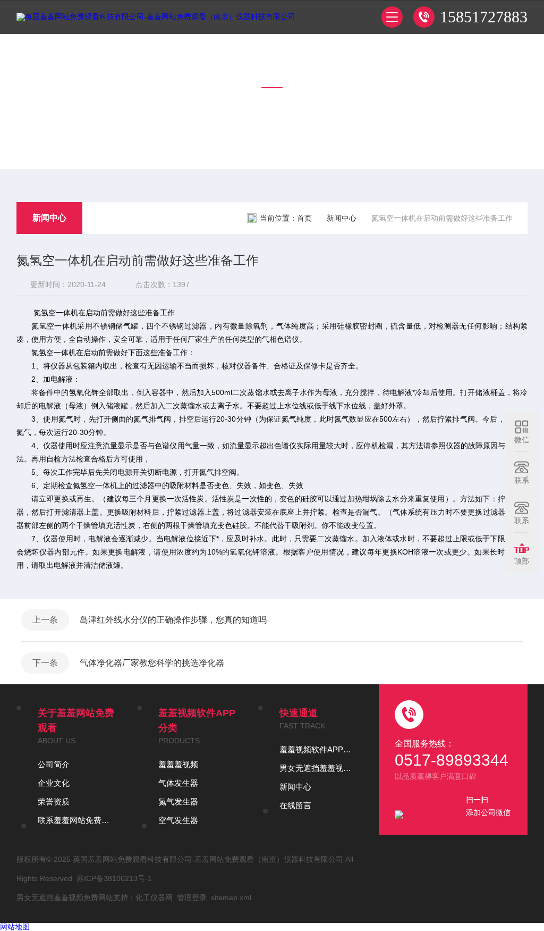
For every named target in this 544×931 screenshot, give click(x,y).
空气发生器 (178, 820)
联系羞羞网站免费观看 (77, 820)
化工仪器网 (154, 897)
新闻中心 (49, 217)
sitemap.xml (231, 897)
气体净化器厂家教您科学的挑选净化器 (152, 662)
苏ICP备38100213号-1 (114, 878)
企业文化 (54, 782)
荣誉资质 (54, 801)
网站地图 (15, 926)
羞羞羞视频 (178, 764)
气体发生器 (178, 782)
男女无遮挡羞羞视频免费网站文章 (318, 768)
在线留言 (295, 805)
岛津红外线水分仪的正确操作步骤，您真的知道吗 (173, 619)
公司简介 (54, 764)
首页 (304, 218)
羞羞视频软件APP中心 (318, 749)
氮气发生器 (178, 801)
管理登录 (192, 897)
